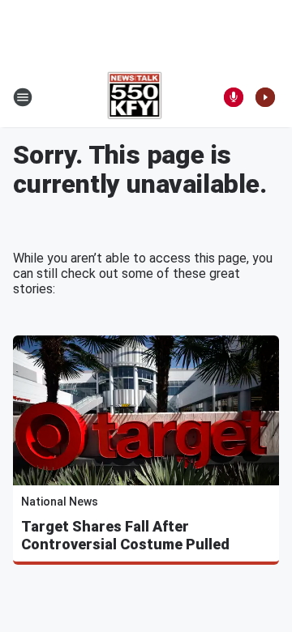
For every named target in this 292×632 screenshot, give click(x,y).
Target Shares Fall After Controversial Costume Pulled (125, 535)
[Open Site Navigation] (22, 97)
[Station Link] (135, 97)
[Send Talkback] (233, 97)
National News (59, 501)
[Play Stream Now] (265, 97)
